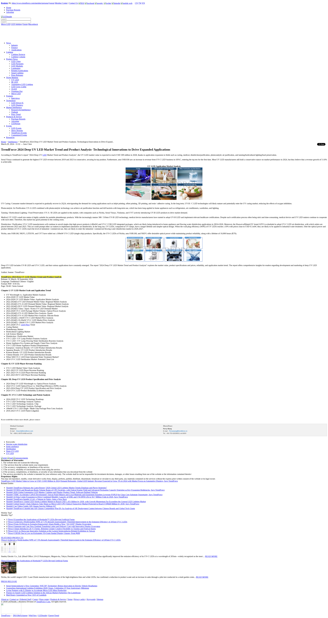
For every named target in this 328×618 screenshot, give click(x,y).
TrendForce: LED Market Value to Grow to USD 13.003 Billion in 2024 (30, 481)
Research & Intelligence (21, 110)
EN (143, 3)
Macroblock (33, 24)
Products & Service (14, 117)
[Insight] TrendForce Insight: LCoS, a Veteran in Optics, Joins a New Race (36, 499)
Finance (14, 47)
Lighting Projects (18, 54)
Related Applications (19, 71)
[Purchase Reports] (164, 27)
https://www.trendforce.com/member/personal (30, 3)
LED (45, 155)
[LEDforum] (164, 38)
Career (35, 599)
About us (4, 599)
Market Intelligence (14, 107)
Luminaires (15, 68)
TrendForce (5, 615)
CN (136, 3)
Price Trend (16, 114)
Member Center (61, 3)
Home (8, 8)
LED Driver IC (17, 103)
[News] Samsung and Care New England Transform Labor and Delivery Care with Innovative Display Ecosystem (54, 526)
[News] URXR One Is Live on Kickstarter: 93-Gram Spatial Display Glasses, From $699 (44, 533)
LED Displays (17, 105)
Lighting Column (18, 57)
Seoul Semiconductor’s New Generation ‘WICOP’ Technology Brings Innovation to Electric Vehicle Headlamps (51, 586)
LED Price (25, 325)
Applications (16, 50)
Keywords (91, 599)
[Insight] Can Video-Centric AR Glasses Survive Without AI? (31, 506)
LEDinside (42, 615)
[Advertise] (164, 31)
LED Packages (17, 64)
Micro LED (6, 24)
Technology (11, 100)
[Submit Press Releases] (164, 34)
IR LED (14, 82)
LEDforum (15, 124)
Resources (10, 137)
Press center (44, 599)
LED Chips (16, 61)
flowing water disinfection (16, 444)
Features (9, 96)
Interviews (15, 98)
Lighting (9, 52)
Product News (12, 59)
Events (9, 126)
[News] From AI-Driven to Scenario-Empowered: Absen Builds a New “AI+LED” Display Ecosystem (49, 524)
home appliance (12, 446)
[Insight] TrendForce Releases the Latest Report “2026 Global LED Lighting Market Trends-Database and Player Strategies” (56, 488)
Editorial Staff (25, 599)
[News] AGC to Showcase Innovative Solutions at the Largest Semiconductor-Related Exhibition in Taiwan (51, 531)
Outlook (14, 112)
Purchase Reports (13, 10)
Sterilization (11, 449)
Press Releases (17, 75)
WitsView (33, 615)
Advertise (10, 12)
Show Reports (17, 130)
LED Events (16, 128)
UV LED (15, 80)
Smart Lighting (17, 73)
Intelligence (13, 142)
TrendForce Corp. (43, 602)
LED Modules (17, 66)
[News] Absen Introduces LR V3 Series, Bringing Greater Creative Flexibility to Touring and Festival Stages (52, 529)
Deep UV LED (12, 451)
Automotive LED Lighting (22, 84)
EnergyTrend (53, 615)
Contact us (14, 599)
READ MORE (211, 556)
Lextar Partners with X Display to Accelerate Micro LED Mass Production (36, 590)
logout (51, 3)
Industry (14, 45)
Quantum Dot (16, 91)
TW (140, 3)
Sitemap (100, 599)
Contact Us (73, 3)
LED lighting (16, 24)
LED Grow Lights (18, 87)
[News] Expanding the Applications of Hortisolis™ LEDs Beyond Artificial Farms (41, 519)
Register (4, 3)
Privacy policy (79, 599)
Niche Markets (12, 77)
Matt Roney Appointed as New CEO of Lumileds (26, 595)
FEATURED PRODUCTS (12, 538)
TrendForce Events (19, 133)
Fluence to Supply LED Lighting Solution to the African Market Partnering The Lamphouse (43, 593)
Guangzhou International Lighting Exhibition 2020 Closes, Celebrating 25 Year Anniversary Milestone (47, 588)
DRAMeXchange (20, 615)
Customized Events (19, 135)
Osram (25, 24)
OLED (14, 89)
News (8, 43)
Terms (69, 599)
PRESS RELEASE (9, 581)
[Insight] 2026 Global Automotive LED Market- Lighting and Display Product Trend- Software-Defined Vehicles (52, 492)
